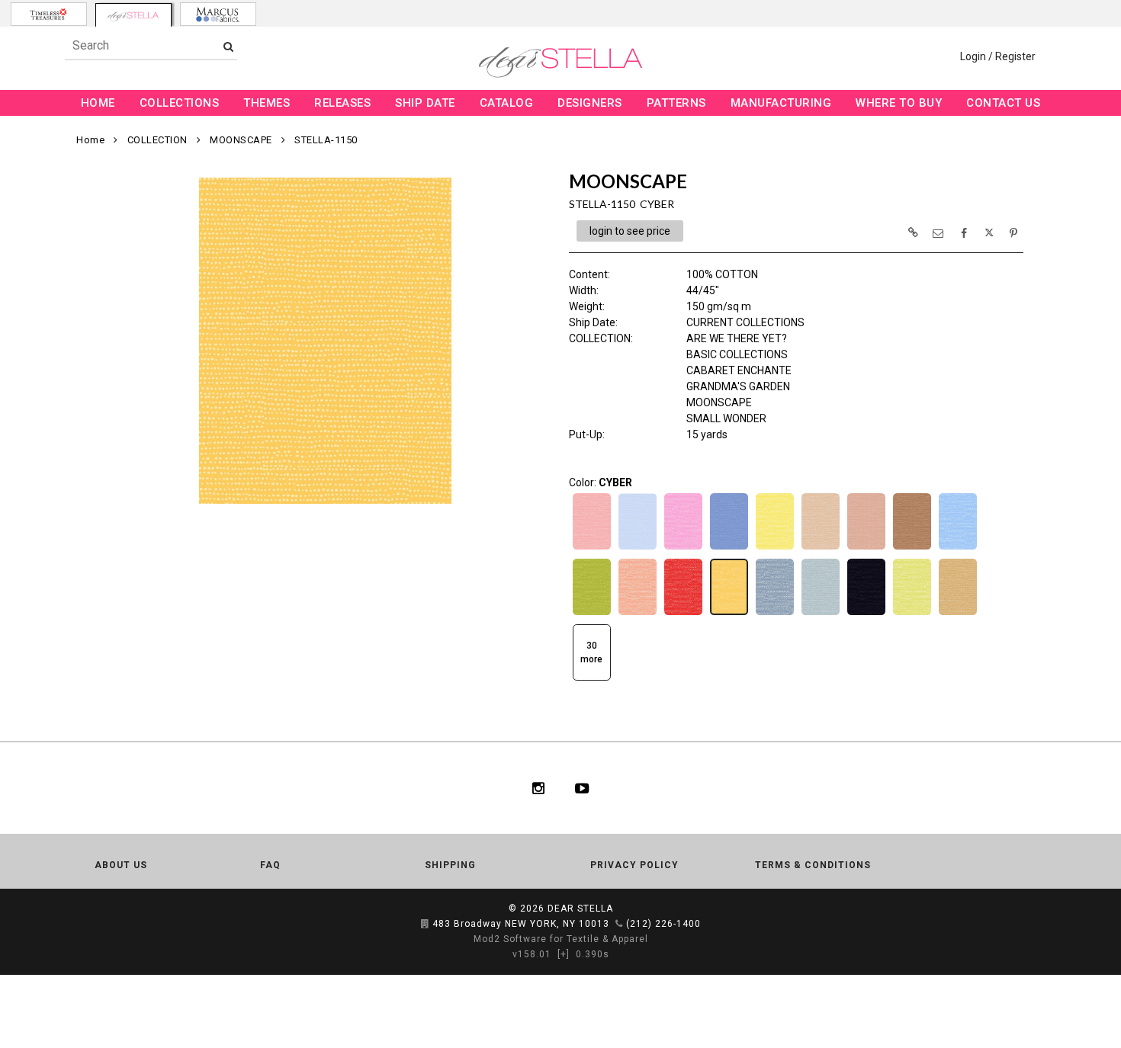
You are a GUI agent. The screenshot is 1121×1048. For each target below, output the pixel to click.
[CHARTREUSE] (592, 613)
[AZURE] (729, 548)
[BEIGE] (820, 548)
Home (90, 140)
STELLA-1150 (326, 140)
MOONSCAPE (241, 140)
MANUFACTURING (781, 103)
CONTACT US (1003, 103)
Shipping (450, 865)
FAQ (270, 865)
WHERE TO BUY (899, 103)
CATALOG (507, 103)
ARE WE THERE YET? (736, 338)
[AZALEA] (683, 548)
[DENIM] (775, 613)
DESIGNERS (589, 103)
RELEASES (342, 103)
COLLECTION (157, 140)
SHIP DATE (425, 103)
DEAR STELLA (580, 908)
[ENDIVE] (912, 613)
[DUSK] (820, 613)
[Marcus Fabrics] (218, 14)
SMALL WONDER (726, 418)
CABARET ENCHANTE (739, 370)
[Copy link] (913, 232)
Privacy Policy (634, 865)
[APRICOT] (592, 548)
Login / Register (998, 56)
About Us (121, 865)
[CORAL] (637, 613)
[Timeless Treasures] (49, 14)
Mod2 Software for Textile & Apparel (561, 939)
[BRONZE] (912, 548)
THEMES (266, 103)
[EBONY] (866, 613)
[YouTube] (582, 788)
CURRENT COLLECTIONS (745, 322)
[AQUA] (637, 548)
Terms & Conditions (813, 865)
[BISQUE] (866, 548)
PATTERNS (676, 103)
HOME (98, 103)
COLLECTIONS (180, 103)
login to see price (629, 231)
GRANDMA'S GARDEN (738, 386)
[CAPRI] (958, 548)
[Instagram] (538, 788)
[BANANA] (775, 548)
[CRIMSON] (683, 613)
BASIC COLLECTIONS (737, 354)
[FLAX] (958, 613)
